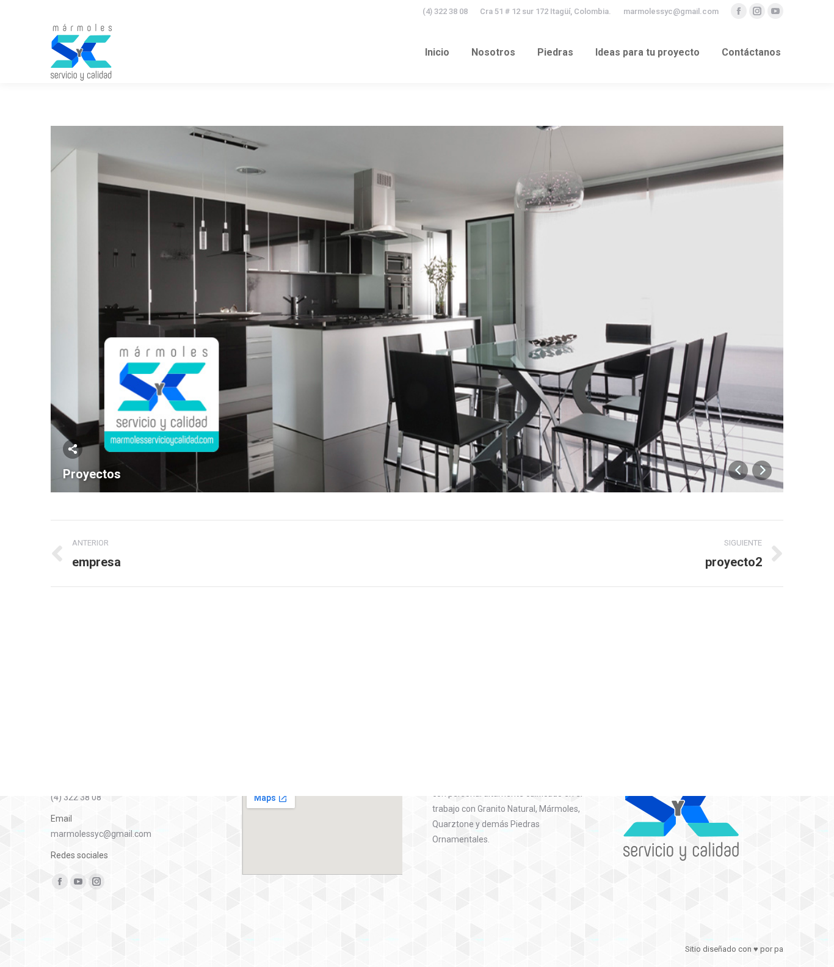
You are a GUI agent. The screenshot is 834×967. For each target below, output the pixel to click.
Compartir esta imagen (72, 449)
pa (778, 949)
